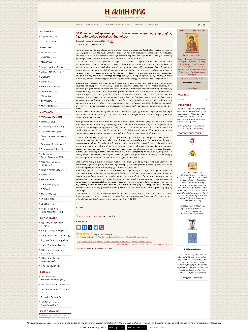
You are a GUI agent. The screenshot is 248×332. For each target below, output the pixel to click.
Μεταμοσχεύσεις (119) (52, 126)
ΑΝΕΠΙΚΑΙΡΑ (46, 101)
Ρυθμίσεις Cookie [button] (158, 327)
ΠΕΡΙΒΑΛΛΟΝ (47, 91)
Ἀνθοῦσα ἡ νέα (184, 72)
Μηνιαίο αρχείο (49, 36)
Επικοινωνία (153, 25)
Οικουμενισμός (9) (50, 184)
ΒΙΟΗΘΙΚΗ (46, 76)
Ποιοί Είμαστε (92, 25)
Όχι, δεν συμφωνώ (136, 327)
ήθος (127, 237)
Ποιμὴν (181, 59)
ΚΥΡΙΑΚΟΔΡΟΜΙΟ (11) (51, 116)
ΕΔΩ (194, 122)
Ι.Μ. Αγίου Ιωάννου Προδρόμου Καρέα (50, 303)
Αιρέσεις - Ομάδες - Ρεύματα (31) (51, 163)
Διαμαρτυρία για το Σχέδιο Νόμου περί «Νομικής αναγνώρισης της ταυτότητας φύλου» (114, 241)
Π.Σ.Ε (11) (45, 189)
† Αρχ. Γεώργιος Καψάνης (54, 230)
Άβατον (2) (46, 174)
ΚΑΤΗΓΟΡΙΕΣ (46, 47)
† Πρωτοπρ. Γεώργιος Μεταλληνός (51, 251)
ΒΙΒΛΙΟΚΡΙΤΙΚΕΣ (48, 86)
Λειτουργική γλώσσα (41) (53, 144)
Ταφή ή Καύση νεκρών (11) (54, 169)
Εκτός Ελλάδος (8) (50, 179)
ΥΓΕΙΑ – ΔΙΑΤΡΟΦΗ (50, 71)
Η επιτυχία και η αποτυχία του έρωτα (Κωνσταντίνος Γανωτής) (143, 244)
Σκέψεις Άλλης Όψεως (52, 67)
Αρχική (79, 25)
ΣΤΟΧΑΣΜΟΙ (46, 62)
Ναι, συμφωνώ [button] (116, 327)
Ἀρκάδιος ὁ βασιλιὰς (198, 72)
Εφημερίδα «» (93, 216)
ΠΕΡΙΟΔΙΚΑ (46, 96)
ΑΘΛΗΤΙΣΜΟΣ (47, 106)
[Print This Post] (107, 41)
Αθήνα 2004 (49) (49, 194)
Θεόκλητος (192, 75)
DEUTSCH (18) (48, 203)
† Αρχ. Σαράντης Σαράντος (54, 245)
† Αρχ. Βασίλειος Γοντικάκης (55, 235)
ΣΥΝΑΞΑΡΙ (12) (48, 121)
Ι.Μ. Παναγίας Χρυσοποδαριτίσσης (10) (53, 278)
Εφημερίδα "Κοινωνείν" (117, 237)
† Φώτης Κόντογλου (50, 265)
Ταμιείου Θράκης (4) (51, 297)
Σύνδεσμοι (138, 25)
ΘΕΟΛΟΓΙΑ (46, 52)
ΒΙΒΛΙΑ (44, 81)
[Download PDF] (112, 41)
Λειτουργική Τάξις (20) (52, 149)
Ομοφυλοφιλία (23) (51, 131)
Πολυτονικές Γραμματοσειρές (116, 25)
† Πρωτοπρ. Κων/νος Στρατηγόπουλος (51, 259)
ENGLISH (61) (47, 198)
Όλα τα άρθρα (48, 41)
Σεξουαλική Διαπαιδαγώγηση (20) (52, 155)
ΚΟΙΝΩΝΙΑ (46, 57)
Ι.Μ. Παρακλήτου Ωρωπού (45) (55, 284)
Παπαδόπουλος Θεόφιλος (139, 237)
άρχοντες (105, 237)
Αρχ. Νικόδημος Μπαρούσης (54, 240)
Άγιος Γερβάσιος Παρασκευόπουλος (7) (52, 210)
